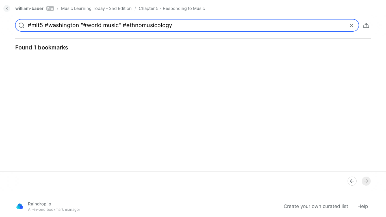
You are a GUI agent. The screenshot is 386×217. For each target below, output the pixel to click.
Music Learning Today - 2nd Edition (96, 8)
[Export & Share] (366, 25)
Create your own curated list (316, 206)
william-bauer (34, 8)
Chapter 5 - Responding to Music (172, 8)
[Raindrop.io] (19, 206)
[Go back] (6, 8)
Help (362, 206)
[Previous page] (352, 181)
